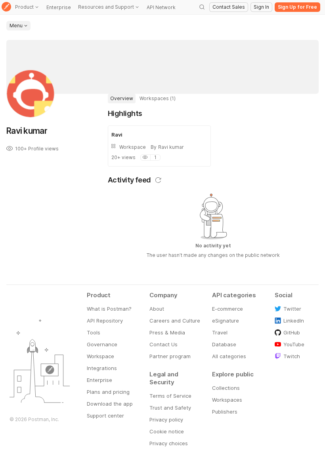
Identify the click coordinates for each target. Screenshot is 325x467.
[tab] (122, 98)
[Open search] (202, 7)
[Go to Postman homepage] (6, 7)
